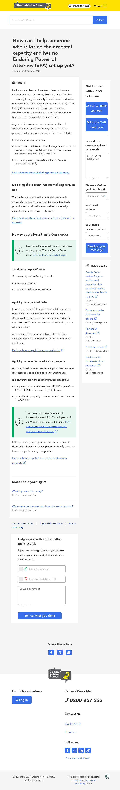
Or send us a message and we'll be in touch (96, 145)
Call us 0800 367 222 (98, 108)
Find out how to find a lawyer (50, 255)
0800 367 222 (80, 6)
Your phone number (96, 227)
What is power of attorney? (27, 491)
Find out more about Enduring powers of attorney (40, 172)
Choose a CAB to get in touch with (96, 187)
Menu (98, 6)
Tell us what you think (40, 616)
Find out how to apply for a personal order (36, 350)
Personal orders (95, 347)
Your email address (92, 207)
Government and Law (23, 523)
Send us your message (97, 248)
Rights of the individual (51, 523)
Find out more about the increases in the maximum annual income (48, 426)
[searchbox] (51, 20)
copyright (77, 780)
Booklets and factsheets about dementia (95, 361)
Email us (70, 732)
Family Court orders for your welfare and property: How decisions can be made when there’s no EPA (96, 285)
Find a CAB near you (97, 124)
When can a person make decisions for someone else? (42, 506)
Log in (23, 700)
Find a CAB (73, 724)
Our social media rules (77, 758)
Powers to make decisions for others (95, 314)
